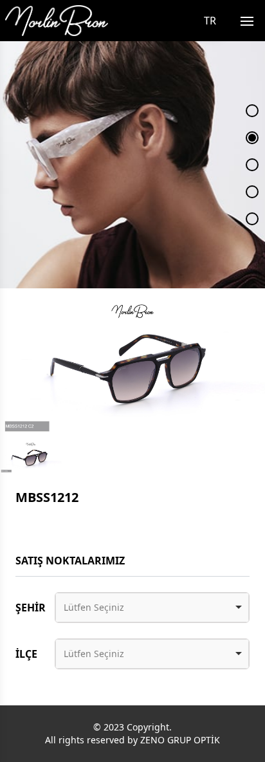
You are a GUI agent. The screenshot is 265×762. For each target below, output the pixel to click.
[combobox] (152, 607)
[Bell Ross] (56, 20)
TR (210, 21)
